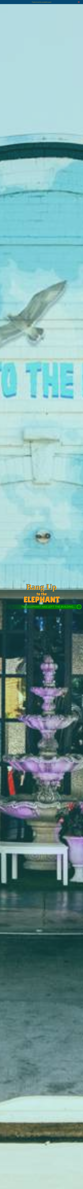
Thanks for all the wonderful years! (41, 2)
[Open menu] (79, 2)
